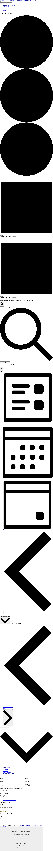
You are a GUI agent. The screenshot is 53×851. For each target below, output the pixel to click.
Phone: (1, 802)
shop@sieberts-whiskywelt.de (9, 800)
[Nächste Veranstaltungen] (3, 613)
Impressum (19, 825)
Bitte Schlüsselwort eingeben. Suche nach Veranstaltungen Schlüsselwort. (15, 307)
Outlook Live (5, 771)
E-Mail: (1, 800)
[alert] (26, 206)
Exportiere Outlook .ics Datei (9, 773)
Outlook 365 (5, 769)
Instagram (2, 823)
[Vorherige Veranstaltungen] (28, 611)
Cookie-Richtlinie (35, 825)
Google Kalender (6, 767)
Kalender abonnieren (4, 727)
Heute (1, 615)
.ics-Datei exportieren (7, 772)
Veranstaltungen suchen (5, 362)
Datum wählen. (14, 623)
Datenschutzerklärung (10, 813)
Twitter (1, 820)
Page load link (3, 826)
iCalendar (5, 768)
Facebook (2, 818)
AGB (41, 825)
